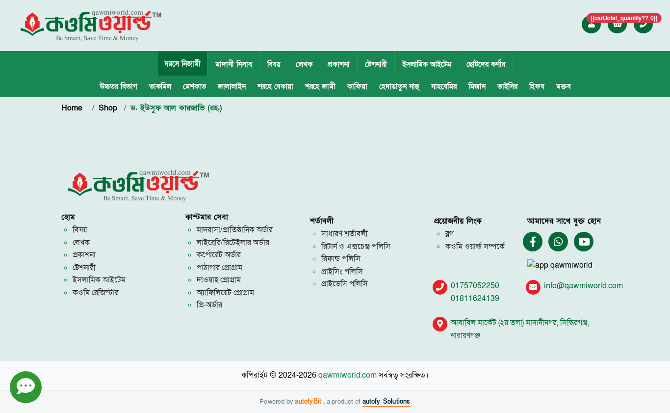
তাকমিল (160, 86)
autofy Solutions (386, 401)
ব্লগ (449, 233)
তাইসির (507, 86)
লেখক (304, 64)
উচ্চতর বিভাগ (118, 86)
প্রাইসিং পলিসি (342, 271)
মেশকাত (194, 86)
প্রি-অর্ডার (209, 305)
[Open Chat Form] (26, 387)
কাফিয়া (357, 86)
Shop (108, 108)
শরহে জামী (320, 86)
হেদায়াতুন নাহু (399, 86)
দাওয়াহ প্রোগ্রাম (219, 280)
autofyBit (309, 401)
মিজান (477, 86)
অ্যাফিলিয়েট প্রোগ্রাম (225, 292)
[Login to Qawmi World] (591, 24)
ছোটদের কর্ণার (485, 64)
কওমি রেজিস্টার (96, 292)
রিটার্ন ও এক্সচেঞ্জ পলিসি (355, 246)
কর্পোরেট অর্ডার (219, 254)
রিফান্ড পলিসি (341, 258)
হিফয (536, 86)
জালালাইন (232, 86)
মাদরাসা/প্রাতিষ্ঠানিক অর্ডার (235, 229)
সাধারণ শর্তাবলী (344, 233)
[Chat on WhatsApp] (558, 242)
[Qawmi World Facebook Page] (533, 242)
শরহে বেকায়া (275, 86)
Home (73, 108)
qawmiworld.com (347, 375)
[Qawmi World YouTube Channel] (584, 242)
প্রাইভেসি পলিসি (344, 283)
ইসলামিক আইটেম (426, 64)
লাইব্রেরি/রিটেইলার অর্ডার (233, 242)
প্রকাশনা (339, 64)
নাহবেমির (444, 86)
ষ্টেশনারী (376, 64)
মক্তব (563, 86)
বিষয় (274, 64)
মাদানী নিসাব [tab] (233, 64)
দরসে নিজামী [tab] (182, 64)
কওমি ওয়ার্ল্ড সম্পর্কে (475, 246)
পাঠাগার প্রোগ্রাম (219, 267)
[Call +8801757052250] (643, 24)
